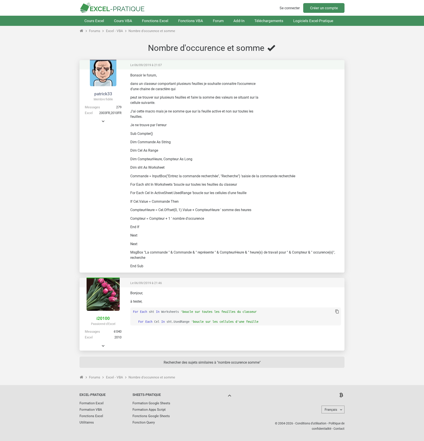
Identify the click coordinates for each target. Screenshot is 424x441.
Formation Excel (92, 403)
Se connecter (290, 8)
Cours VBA (123, 21)
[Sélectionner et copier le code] (337, 311)
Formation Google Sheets (151, 403)
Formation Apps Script (149, 410)
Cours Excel (94, 21)
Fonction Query (143, 422)
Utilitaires (87, 422)
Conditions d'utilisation (310, 423)
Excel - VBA (114, 31)
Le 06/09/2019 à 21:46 (146, 283)
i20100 (103, 318)
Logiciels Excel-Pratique (313, 21)
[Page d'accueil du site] (81, 31)
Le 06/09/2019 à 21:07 (146, 65)
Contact (338, 428)
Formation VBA (91, 410)
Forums (94, 31)
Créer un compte (324, 8)
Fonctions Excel (155, 21)
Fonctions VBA (190, 21)
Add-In (238, 21)
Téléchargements (268, 21)
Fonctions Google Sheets (151, 416)
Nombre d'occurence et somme (152, 31)
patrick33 (103, 93)
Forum (218, 21)
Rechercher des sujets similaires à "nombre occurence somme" (212, 362)
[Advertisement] (304, 104)
